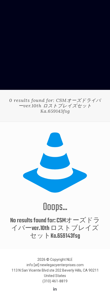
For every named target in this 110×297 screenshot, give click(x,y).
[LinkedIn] (55, 289)
